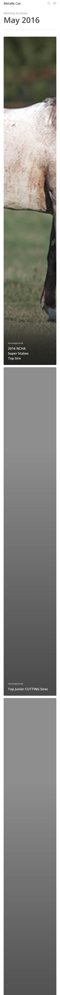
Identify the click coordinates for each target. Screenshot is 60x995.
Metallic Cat (12, 3)
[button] (54, 3)
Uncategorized (15, 343)
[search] (49, 3)
